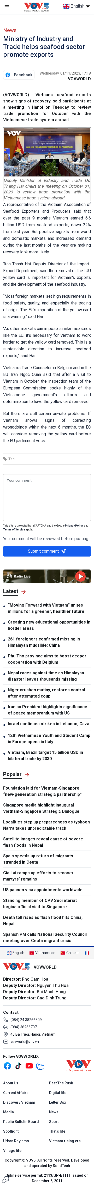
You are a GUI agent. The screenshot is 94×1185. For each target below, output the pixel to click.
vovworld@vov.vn (24, 1042)
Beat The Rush (61, 1083)
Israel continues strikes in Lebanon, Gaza (48, 723)
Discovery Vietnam (19, 1102)
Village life (12, 1151)
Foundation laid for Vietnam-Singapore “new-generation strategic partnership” (42, 791)
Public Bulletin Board (21, 1122)
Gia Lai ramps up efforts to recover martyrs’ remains (38, 876)
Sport (53, 1122)
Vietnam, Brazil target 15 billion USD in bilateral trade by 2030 (45, 755)
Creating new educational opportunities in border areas (49, 625)
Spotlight (11, 1131)
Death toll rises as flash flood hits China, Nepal (43, 920)
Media (8, 1112)
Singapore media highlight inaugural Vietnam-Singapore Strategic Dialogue (41, 808)
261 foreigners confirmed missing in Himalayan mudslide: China (44, 642)
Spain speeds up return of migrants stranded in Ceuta (38, 859)
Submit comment (43, 551)
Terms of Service (14, 529)
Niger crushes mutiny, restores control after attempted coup (46, 693)
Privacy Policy (74, 525)
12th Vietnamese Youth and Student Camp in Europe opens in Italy (49, 738)
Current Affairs (15, 1093)
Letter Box (57, 1102)
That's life (57, 1131)
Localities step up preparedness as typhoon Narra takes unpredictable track (46, 825)
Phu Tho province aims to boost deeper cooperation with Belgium (47, 659)
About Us (10, 1083)
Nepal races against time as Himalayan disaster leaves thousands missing (46, 676)
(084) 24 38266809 (26, 1020)
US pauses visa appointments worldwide (43, 889)
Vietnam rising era (65, 1141)
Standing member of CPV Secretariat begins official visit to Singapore (40, 903)
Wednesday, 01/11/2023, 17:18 (65, 73)
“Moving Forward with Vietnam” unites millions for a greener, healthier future (46, 608)
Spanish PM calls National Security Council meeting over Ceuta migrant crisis (45, 937)
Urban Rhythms (16, 1141)
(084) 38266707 (23, 1027)
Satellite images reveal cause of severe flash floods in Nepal (43, 842)
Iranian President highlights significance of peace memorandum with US (47, 710)
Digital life (57, 1093)
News (9, 30)
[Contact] (5, 1178)
